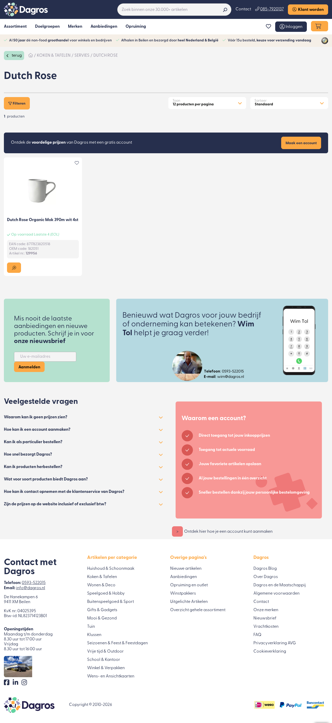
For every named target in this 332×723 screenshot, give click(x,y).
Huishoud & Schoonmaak (110, 569)
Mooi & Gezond (102, 618)
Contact (243, 9)
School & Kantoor (103, 660)
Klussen (94, 635)
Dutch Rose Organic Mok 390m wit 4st (42, 220)
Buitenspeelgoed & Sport (110, 602)
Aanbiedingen (183, 577)
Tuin (91, 627)
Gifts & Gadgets (102, 610)
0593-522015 (34, 583)
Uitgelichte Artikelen (189, 602)
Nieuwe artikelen (186, 569)
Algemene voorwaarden (276, 593)
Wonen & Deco (101, 585)
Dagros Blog (265, 569)
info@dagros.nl (30, 588)
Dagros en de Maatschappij (279, 585)
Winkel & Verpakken (106, 668)
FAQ (257, 635)
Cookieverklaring (269, 651)
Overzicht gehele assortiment (197, 610)
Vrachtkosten (266, 627)
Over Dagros (265, 577)
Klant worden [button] (310, 10)
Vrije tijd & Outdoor (105, 651)
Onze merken (265, 610)
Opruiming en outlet (189, 585)
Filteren (18, 104)
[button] (291, 26)
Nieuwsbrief (264, 618)
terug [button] (16, 56)
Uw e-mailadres (35, 357)
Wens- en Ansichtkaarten (110, 676)
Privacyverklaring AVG (274, 643)
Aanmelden (29, 367)
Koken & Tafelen (102, 577)
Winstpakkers (183, 593)
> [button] (177, 532)
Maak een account (301, 143)
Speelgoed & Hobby (106, 593)
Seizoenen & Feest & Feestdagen (117, 643)
